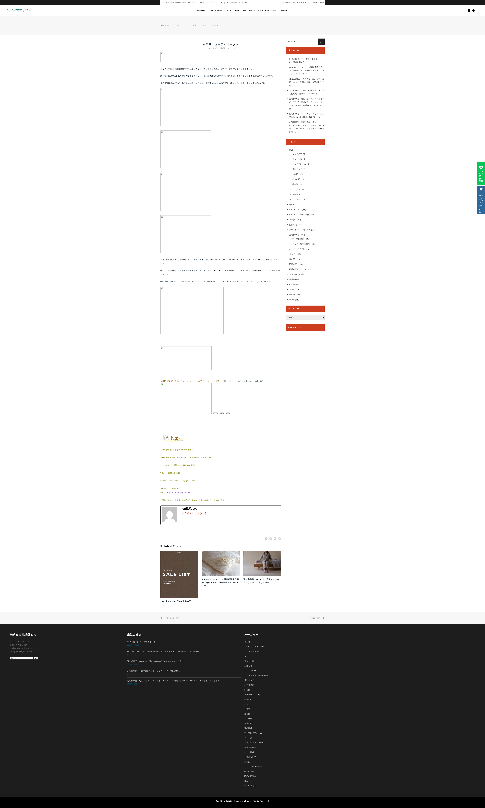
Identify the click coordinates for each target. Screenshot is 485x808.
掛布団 (295, 174)
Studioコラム (295, 210)
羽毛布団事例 (298, 239)
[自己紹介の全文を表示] (208, 513)
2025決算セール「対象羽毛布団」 (176, 601)
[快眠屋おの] (175, 442)
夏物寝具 (296, 194)
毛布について (295, 289)
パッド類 (296, 199)
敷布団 (292, 259)
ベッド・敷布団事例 (301, 244)
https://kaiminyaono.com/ (179, 492)
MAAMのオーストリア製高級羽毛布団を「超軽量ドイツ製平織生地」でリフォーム (220, 582)
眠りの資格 (294, 300)
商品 (291, 150)
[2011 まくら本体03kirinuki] (186, 413)
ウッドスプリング (300, 154)
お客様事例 (294, 235)
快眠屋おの (225, 48)
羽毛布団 (293, 264)
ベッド (292, 254)
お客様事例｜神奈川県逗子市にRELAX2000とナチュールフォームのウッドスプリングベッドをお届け (306, 125)
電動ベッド (297, 169)
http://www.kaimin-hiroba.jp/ (249, 381)
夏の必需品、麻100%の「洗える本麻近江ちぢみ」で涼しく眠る (155, 661)
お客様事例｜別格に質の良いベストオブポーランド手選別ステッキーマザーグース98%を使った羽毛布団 (306, 102)
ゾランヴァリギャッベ (299, 274)
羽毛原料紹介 (295, 279)
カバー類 (296, 189)
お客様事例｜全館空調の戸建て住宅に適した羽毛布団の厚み (153, 671)
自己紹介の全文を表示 (194, 513)
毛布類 (295, 184)
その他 (292, 204)
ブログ (189, 25)
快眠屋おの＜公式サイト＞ (172, 25)
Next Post (315, 618)
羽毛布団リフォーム (298, 269)
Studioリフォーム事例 (299, 215)
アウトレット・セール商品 (301, 230)
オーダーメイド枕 (297, 249)
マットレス (297, 159)
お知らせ (293, 225)
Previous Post (172, 618)
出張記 (292, 295)
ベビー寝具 (294, 284)
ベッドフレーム (299, 164)
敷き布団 (296, 179)
